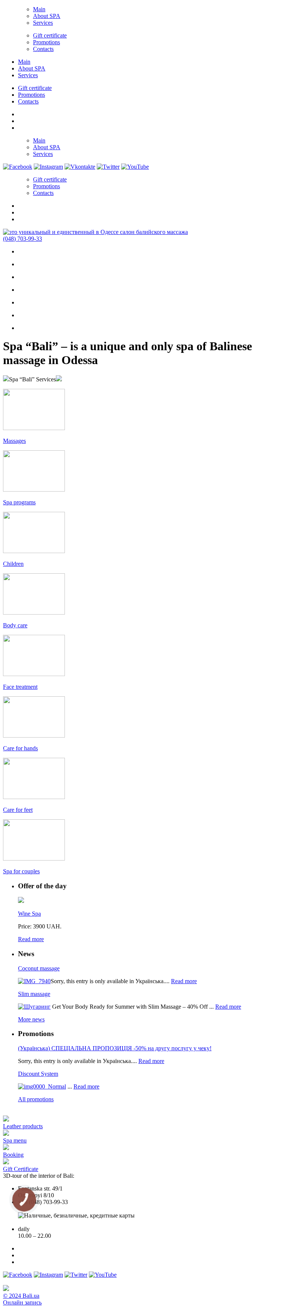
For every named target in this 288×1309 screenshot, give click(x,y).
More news (31, 1019)
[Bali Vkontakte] (79, 166)
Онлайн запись (22, 1302)
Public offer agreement (45, 1222)
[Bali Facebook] (17, 166)
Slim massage (34, 994)
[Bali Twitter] (108, 166)
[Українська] (21, 113)
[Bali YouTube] (135, 166)
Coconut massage (39, 968)
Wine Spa (29, 913)
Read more (31, 939)
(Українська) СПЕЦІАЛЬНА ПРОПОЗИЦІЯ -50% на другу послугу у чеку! (115, 1048)
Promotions (46, 42)
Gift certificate (50, 35)
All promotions (36, 1099)
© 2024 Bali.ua (21, 1296)
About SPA (46, 16)
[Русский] (21, 126)
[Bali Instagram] (48, 166)
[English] (21, 120)
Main (39, 9)
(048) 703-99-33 (22, 238)
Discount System (38, 1074)
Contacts (43, 49)
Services (43, 22)
